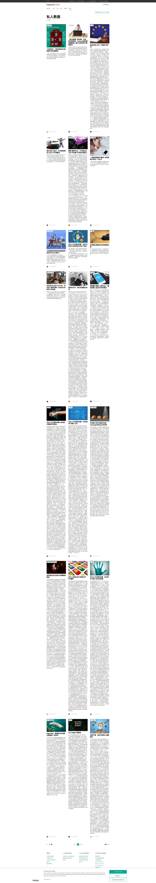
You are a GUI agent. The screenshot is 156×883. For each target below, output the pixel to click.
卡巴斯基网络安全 (98, 859)
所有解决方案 (97, 867)
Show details (46, 879)
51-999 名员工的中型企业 (92, 1)
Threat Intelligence (98, 865)
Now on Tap (50, 272)
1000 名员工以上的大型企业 (103, 1)
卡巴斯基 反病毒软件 (50, 856)
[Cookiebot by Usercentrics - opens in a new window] (35, 881)
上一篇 (50, 844)
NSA (71, 562)
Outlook (72, 25)
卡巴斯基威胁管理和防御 (99, 858)
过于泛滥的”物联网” (74, 733)
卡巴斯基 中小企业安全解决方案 (68, 856)
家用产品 (71, 1)
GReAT (49, 25)
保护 (93, 231)
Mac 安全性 (50, 720)
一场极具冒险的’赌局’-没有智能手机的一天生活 (99, 158)
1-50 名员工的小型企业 (80, 1)
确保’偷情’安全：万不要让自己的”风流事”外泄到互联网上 (77, 152)
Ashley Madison (73, 137)
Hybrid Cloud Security (99, 861)
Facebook (50, 231)
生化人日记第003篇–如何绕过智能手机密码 (56, 423)
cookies (93, 720)
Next (106, 844)
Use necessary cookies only (118, 879)
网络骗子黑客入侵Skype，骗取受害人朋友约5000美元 (99, 287)
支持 (61, 8)
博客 (70, 8)
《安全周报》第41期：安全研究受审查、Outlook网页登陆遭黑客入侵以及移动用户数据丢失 (78, 42)
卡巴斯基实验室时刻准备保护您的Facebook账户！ (56, 252)
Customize (117, 875)
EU (92, 25)
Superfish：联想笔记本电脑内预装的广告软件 (56, 734)
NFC (71, 231)
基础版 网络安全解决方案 (67, 858)
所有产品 (48, 861)
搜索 (108, 12)
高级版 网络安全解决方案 (83, 859)
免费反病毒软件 (49, 863)
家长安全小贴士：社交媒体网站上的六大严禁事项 (56, 152)
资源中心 (65, 8)
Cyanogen (94, 407)
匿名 (71, 272)
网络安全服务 (97, 856)
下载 (57, 8)
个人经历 (93, 137)
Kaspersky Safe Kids (52, 562)
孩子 (49, 137)
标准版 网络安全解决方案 (83, 858)
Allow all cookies (118, 871)
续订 (54, 8)
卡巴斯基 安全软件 (50, 858)
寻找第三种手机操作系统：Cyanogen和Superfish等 (99, 424)
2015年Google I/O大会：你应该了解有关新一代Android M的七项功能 (56, 287)
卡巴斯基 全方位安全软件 (51, 859)
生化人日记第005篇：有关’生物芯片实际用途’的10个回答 (78, 245)
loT (92, 562)
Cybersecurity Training (99, 863)
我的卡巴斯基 (105, 4)
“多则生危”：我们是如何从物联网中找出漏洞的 (56, 50)
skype (93, 272)
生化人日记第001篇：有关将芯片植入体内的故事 (99, 578)
